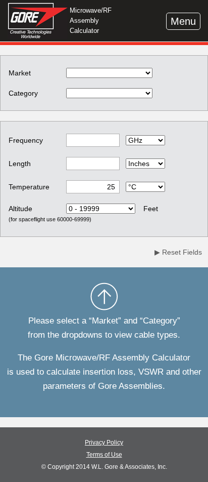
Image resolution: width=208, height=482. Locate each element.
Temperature (29, 187)
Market (20, 73)
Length (20, 163)
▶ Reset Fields (178, 252)
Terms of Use (104, 454)
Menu (183, 21)
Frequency (26, 140)
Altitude (20, 209)
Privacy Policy (104, 442)
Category (23, 93)
